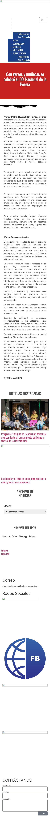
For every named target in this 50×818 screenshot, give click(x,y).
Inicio (17, 18)
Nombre (6, 786)
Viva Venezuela (24, 37)
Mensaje (6, 799)
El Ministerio (20, 21)
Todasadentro (23, 33)
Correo (5, 792)
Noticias (18, 24)
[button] (6, 537)
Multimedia (19, 27)
